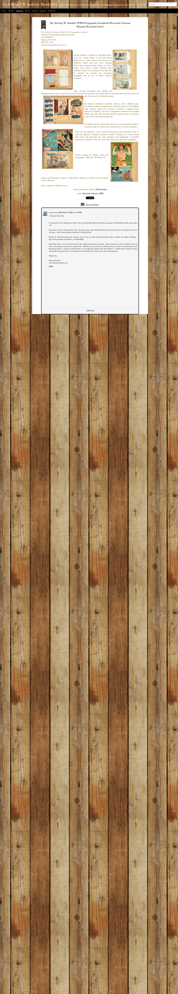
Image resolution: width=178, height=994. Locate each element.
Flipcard (11, 11)
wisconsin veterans (90, 193)
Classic (3, 11)
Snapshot (42, 11)
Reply (51, 266)
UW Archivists (101, 189)
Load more (90, 310)
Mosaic (27, 11)
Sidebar (35, 11)
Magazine (19, 11)
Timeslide (51, 11)
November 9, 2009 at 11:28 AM (69, 212)
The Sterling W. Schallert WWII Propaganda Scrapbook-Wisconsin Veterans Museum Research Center (90, 24)
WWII (101, 193)
